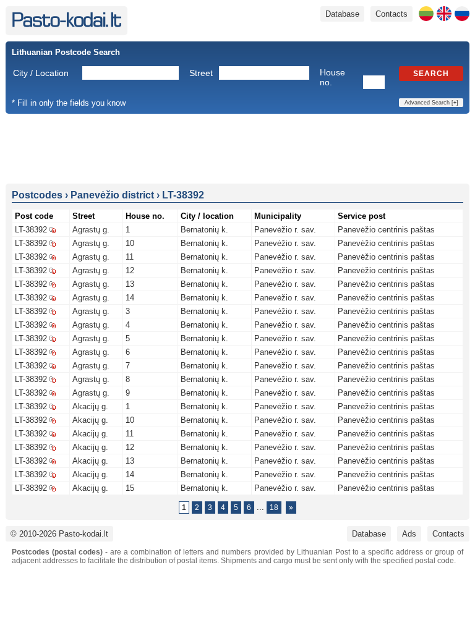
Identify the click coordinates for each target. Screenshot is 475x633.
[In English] (444, 13)
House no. (332, 77)
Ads (409, 533)
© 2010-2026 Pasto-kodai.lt (59, 533)
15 (130, 488)
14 (130, 297)
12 (130, 270)
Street (201, 73)
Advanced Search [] (431, 103)
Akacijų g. (90, 406)
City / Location (41, 73)
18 (274, 507)
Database (342, 14)
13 (130, 284)
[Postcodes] (66, 24)
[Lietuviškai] (426, 13)
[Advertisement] (237, 148)
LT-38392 (31, 229)
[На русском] (462, 13)
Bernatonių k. (204, 229)
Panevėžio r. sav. (285, 229)
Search (431, 73)
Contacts (391, 14)
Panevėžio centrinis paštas (386, 229)
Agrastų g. (90, 229)
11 (130, 256)
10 (130, 243)
